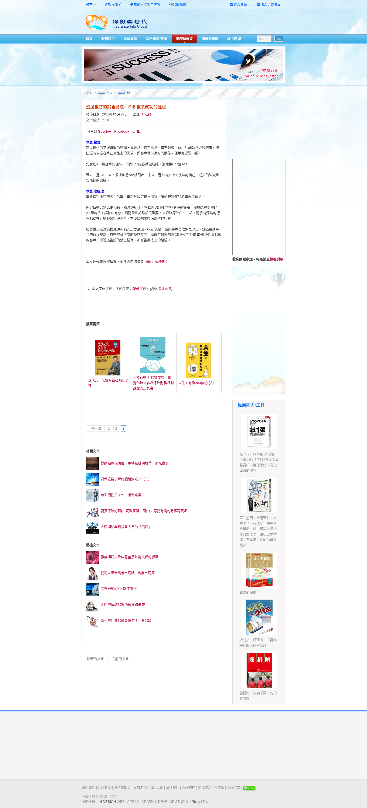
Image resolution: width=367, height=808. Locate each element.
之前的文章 (120, 659)
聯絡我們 (172, 788)
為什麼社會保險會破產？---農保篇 (125, 621)
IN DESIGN (107, 802)
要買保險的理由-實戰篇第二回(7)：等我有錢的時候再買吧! (144, 511)
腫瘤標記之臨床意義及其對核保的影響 (129, 557)
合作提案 (233, 788)
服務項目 (108, 39)
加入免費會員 (270, 4)
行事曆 (219, 788)
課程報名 (114, 4)
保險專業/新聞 (156, 39)
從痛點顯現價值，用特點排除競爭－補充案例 (134, 463)
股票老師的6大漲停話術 (118, 589)
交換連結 (205, 788)
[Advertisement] (235, 22)
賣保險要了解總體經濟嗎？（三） (126, 479)
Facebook (121, 131)
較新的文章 (95, 659)
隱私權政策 (122, 788)
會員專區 (130, 39)
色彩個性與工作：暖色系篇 (120, 495)
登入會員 (240, 4)
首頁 (92, 4)
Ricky (196, 802)
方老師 (146, 114)
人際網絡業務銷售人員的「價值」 (126, 527)
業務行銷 (124, 93)
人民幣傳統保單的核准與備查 (122, 605)
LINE (136, 131)
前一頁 (96, 428)
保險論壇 (179, 4)
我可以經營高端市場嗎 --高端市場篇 (127, 573)
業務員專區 (184, 39)
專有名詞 (140, 788)
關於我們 (88, 788)
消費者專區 (210, 39)
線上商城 (234, 39)
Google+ (104, 131)
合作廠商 (188, 788)
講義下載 (139, 289)
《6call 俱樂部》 (156, 262)
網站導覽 (156, 788)
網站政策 (104, 788)
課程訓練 (276, 259)
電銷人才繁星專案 (147, 4)
